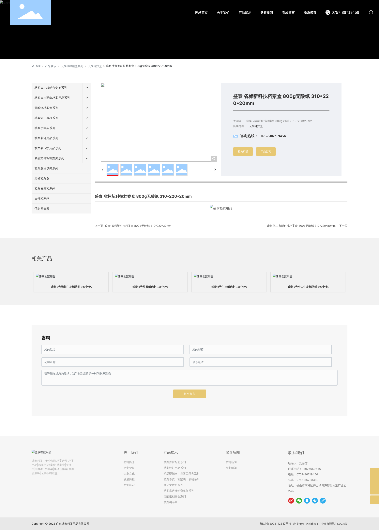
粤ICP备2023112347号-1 (275, 523)
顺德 (332, 523)
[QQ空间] (315, 501)
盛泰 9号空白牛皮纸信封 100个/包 (307, 286)
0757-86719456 (345, 12)
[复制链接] (323, 501)
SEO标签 (342, 523)
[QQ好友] (307, 501)
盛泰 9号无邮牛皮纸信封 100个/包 (71, 286)
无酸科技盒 (95, 66)
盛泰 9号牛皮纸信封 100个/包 (229, 286)
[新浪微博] (291, 501)
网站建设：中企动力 (317, 523)
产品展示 (50, 66)
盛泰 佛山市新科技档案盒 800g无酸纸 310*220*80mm (301, 225)
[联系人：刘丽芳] (374, 472)
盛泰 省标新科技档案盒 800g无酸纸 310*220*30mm (138, 225)
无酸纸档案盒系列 (72, 66)
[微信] (299, 501)
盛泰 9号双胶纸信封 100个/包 (150, 286)
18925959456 (311, 468)
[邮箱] (374, 481)
